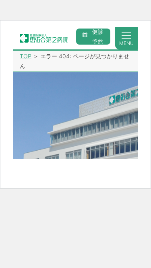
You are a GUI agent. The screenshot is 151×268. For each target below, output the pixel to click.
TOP (25, 56)
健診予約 (97, 37)
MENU (126, 43)
